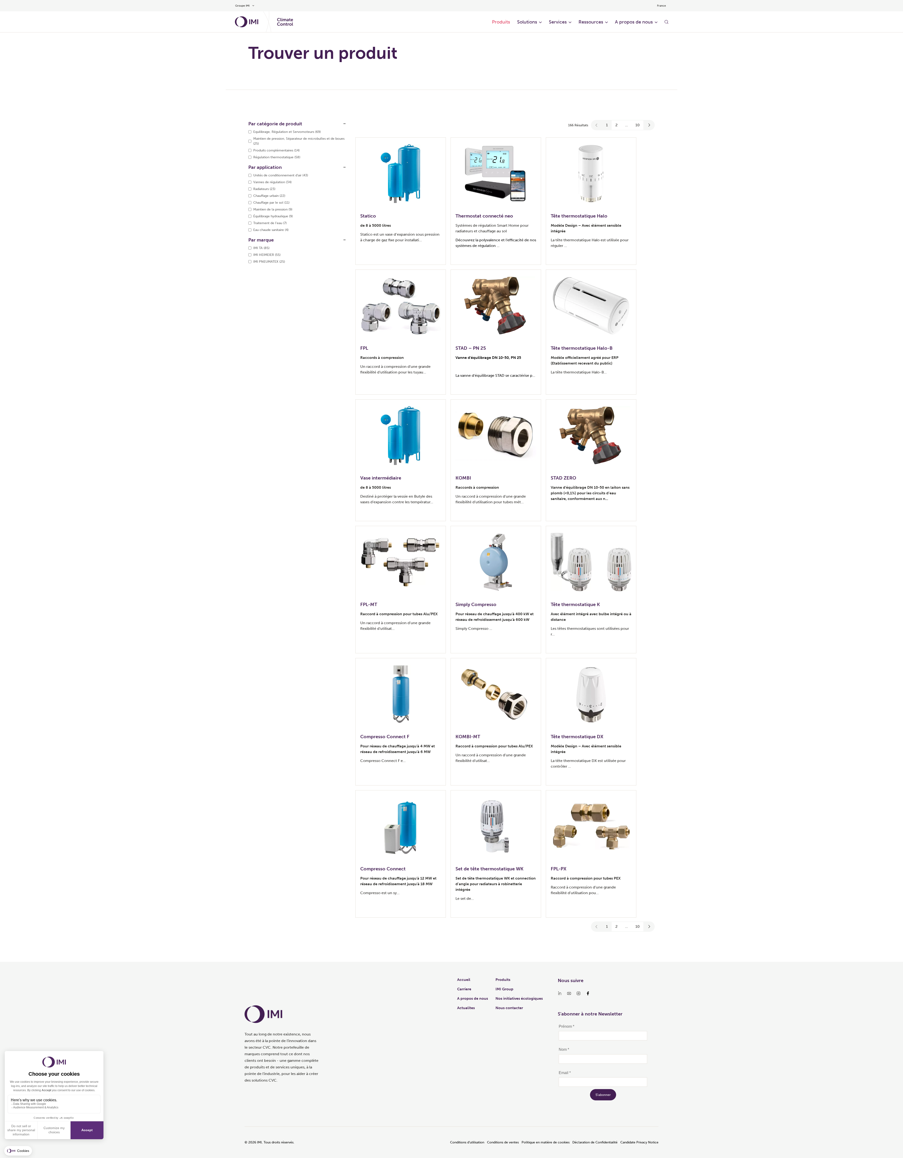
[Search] (666, 22)
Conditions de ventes (503, 1142)
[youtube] (569, 993)
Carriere (464, 989)
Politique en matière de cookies (546, 1142)
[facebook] (588, 993)
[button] (596, 125)
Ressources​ (590, 22)
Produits (501, 22)
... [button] (626, 125)
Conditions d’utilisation (467, 1142)
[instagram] (578, 993)
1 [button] (607, 125)
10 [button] (637, 125)
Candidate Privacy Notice (639, 1142)
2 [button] (616, 125)
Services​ (558, 22)
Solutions (527, 22)
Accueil (463, 979)
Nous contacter (509, 1008)
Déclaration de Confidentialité (595, 1142)
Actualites (466, 1008)
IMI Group (504, 989)
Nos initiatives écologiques (519, 998)
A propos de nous (634, 22)
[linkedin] (560, 993)
